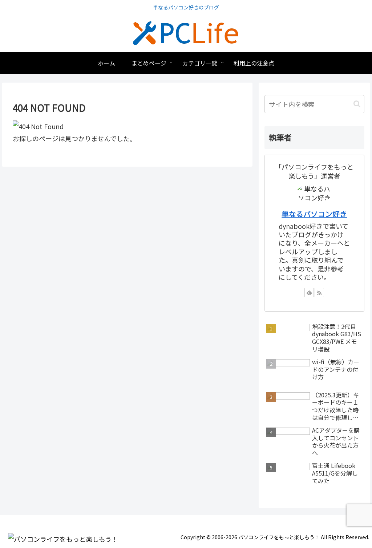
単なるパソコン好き (314, 214)
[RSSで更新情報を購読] (319, 292)
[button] (357, 104)
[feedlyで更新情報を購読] (309, 292)
